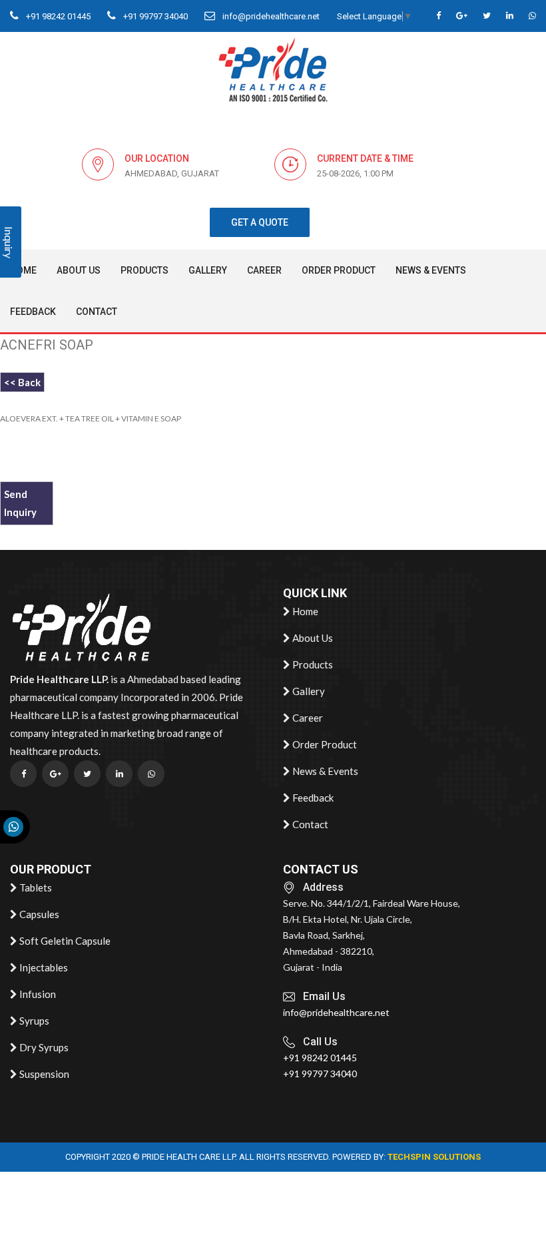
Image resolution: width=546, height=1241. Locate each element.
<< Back (22, 382)
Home (23, 270)
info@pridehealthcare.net (270, 16)
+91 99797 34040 (154, 16)
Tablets (34, 887)
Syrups (33, 1021)
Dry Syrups (43, 1047)
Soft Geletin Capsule (64, 941)
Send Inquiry (20, 503)
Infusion (36, 994)
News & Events (431, 270)
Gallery (207, 270)
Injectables (42, 967)
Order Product (339, 270)
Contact (96, 311)
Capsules (38, 914)
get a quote (259, 222)
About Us (79, 270)
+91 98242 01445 (57, 16)
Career (264, 270)
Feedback (33, 311)
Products (144, 270)
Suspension (43, 1074)
